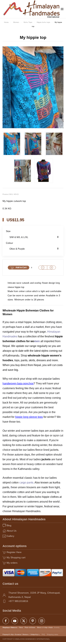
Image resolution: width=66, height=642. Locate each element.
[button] (62, 9)
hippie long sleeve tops (29, 416)
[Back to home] (32, 9)
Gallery (10, 536)
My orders (12, 562)
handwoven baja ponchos (18, 383)
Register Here (14, 552)
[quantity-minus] (42, 268)
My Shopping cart (16, 557)
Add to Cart (21, 267)
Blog (9, 525)
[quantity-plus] (51, 268)
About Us (11, 530)
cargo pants (26, 482)
